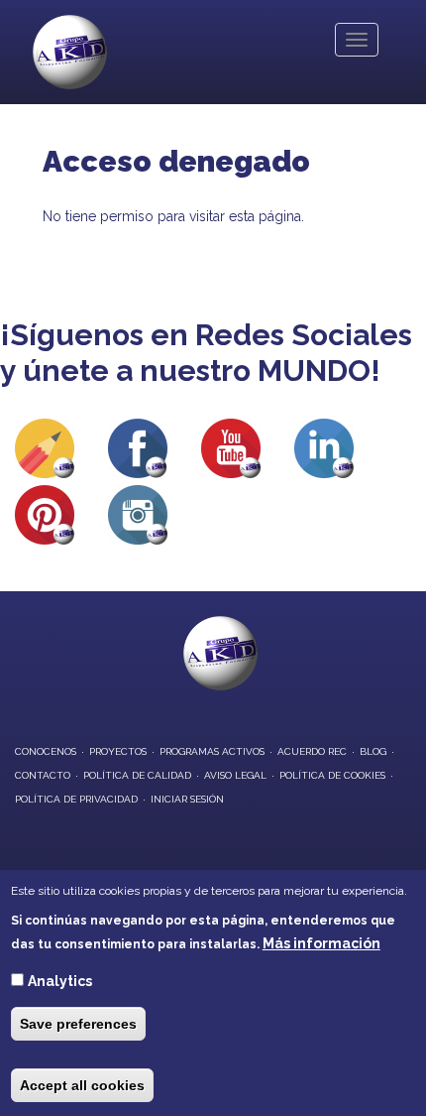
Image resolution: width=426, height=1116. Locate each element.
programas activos (212, 751)
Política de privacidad (76, 799)
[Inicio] (70, 52)
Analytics (60, 981)
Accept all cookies (82, 1085)
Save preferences (78, 1024)
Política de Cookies (332, 775)
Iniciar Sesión (187, 799)
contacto (42, 775)
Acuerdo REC (312, 751)
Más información (321, 943)
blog (373, 751)
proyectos (118, 751)
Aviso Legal (235, 775)
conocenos (45, 751)
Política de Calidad (137, 775)
